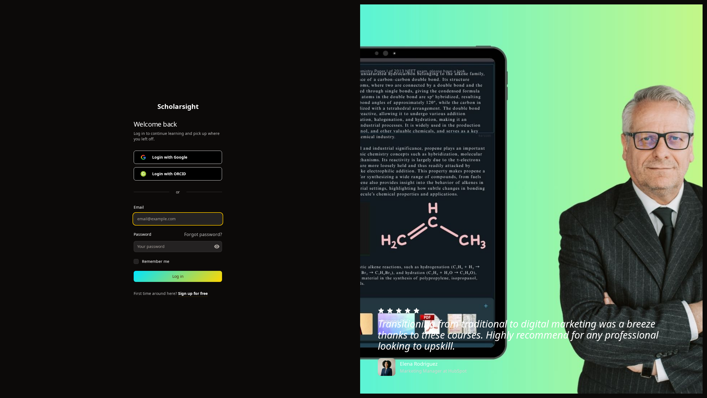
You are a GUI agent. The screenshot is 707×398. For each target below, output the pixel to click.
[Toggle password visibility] (216, 246)
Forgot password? (203, 234)
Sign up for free (193, 293)
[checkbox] (136, 261)
